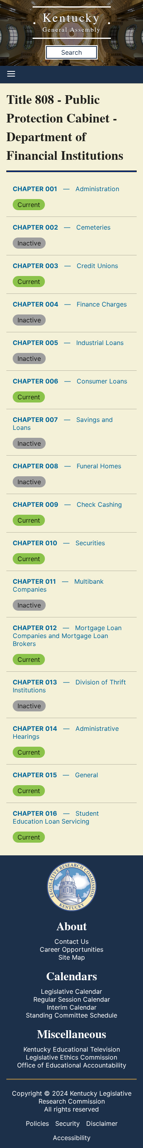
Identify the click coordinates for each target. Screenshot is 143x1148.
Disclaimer (102, 1123)
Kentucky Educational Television (71, 1049)
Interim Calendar (72, 1007)
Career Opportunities (71, 949)
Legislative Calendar (71, 991)
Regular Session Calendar (71, 999)
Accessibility (72, 1138)
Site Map (71, 957)
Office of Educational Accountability (71, 1065)
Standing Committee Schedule (71, 1015)
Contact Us (71, 941)
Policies (37, 1123)
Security (67, 1123)
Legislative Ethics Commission (71, 1057)
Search (71, 52)
